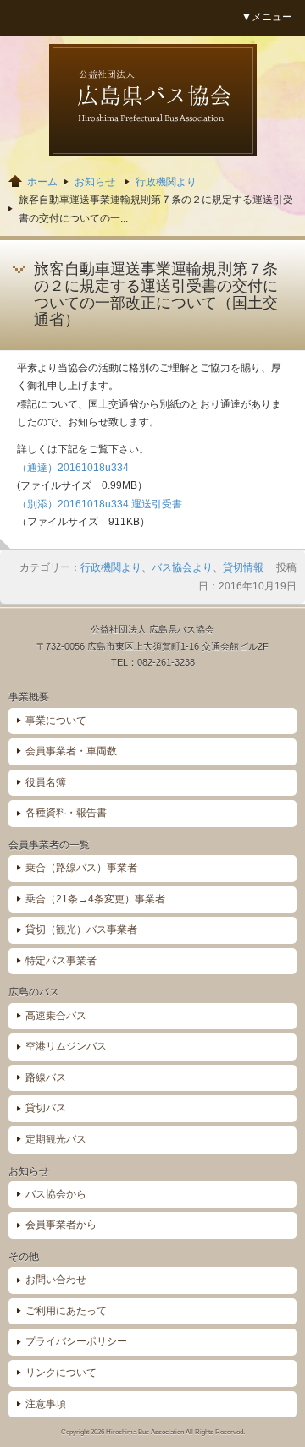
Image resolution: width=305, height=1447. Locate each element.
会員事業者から (61, 1224)
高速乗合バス (55, 1016)
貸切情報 (243, 567)
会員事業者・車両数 (71, 751)
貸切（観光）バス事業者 (81, 929)
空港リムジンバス (66, 1046)
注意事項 (45, 1404)
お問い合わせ (55, 1279)
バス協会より (182, 567)
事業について (55, 720)
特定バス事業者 (61, 961)
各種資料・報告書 (66, 813)
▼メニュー (266, 17)
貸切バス (45, 1108)
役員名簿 (45, 782)
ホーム (42, 182)
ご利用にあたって (66, 1311)
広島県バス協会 (153, 100)
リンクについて (61, 1372)
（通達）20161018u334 (73, 468)
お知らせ (95, 182)
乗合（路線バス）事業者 (81, 868)
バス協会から (55, 1194)
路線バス (45, 1077)
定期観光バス (55, 1139)
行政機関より (166, 182)
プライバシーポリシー (76, 1341)
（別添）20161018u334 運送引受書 (99, 504)
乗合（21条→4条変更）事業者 (95, 899)
